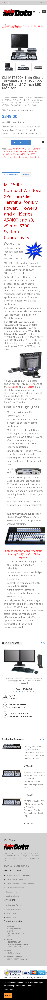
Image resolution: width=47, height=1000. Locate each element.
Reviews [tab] (26, 175)
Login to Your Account (14, 905)
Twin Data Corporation (16, 865)
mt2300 (14, 154)
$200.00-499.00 (15, 148)
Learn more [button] (9, 989)
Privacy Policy (11, 913)
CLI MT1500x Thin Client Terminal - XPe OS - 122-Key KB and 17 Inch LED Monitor (22, 82)
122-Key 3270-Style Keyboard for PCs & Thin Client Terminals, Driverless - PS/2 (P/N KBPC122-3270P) (34, 752)
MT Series (29, 386)
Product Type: (8, 130)
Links (41, 3)
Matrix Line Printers (13, 896)
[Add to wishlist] (43, 142)
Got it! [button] (8, 996)
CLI (24, 148)
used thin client (32, 157)
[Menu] (34, 11)
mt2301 (22, 154)
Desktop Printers (12, 892)
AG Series (13, 386)
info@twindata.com (14, 953)
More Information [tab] (11, 175)
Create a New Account (14, 909)
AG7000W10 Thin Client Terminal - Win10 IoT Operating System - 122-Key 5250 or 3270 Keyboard (23, 680)
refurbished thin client (12, 157)
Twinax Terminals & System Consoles (20, 884)
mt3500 (31, 154)
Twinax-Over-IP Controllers (16, 879)
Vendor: (5, 133)
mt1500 (5, 154)
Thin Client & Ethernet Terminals (18, 875)
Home (4, 24)
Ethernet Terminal (28, 151)
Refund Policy (11, 917)
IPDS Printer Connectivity (15, 888)
